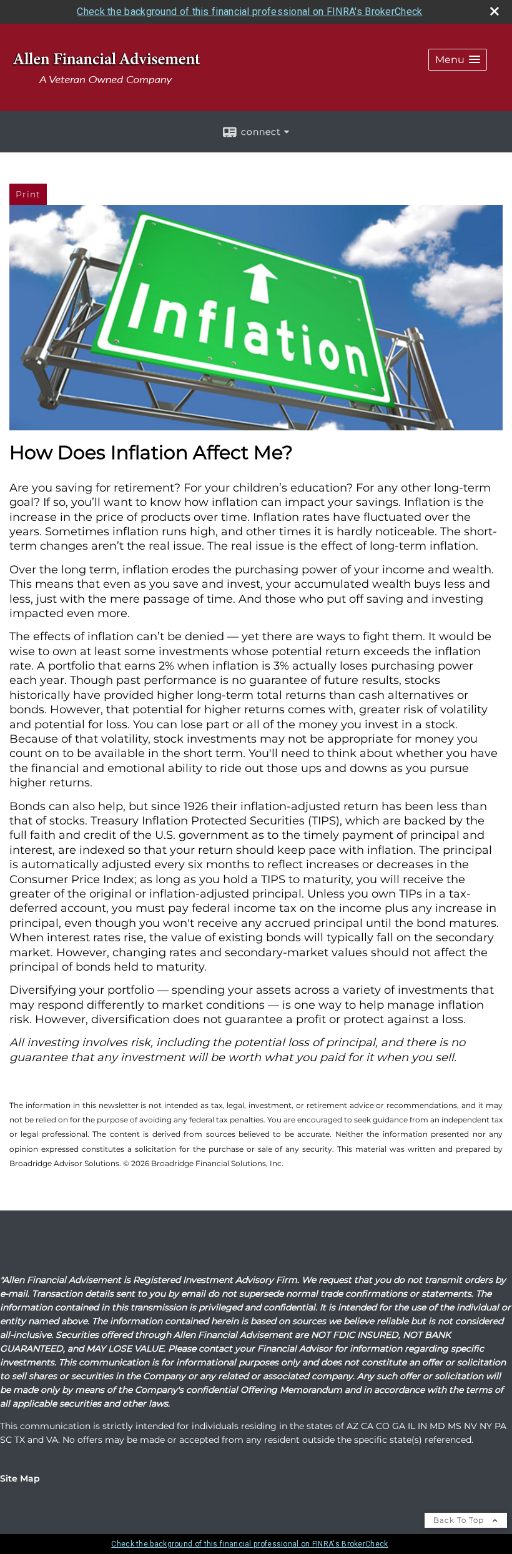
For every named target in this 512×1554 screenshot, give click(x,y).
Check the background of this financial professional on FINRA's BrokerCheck (249, 11)
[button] (457, 60)
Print (28, 194)
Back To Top (459, 1520)
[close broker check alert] (495, 11)
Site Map (20, 1478)
